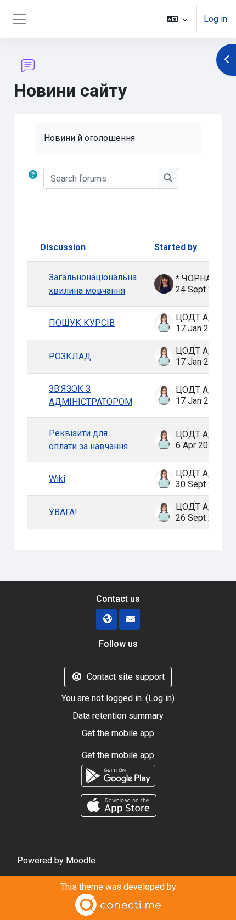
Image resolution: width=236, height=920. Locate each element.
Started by (175, 247)
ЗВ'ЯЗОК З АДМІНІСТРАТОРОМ (90, 395)
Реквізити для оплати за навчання (88, 439)
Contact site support (126, 676)
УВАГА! (63, 512)
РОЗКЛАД (70, 356)
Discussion (63, 247)
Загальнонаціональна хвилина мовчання (93, 284)
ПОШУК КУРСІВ (82, 323)
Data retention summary (118, 715)
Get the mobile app (118, 733)
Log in (215, 19)
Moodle (80, 860)
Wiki (57, 478)
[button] (177, 19)
